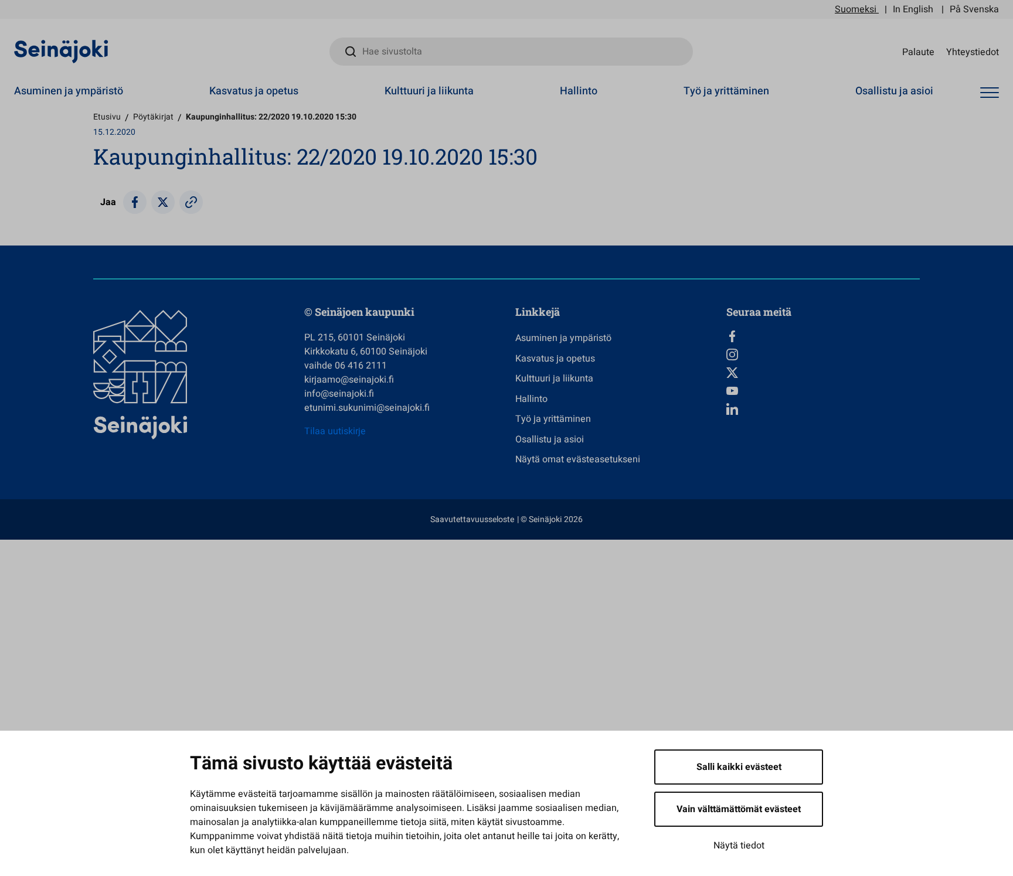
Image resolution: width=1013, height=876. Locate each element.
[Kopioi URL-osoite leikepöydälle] (191, 202)
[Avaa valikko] (989, 93)
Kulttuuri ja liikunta (429, 91)
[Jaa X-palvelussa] (163, 202)
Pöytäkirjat (153, 117)
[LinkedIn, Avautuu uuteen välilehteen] (823, 409)
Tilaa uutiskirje (335, 431)
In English (913, 9)
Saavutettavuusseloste (472, 519)
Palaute (918, 52)
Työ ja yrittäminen (726, 91)
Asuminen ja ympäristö (68, 91)
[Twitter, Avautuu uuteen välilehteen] (823, 373)
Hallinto (578, 91)
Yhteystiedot (972, 52)
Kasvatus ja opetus (253, 91)
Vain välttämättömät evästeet (739, 809)
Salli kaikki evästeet (738, 767)
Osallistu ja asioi (894, 91)
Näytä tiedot (738, 845)
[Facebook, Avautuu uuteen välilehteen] (823, 336)
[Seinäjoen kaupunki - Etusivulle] (61, 51)
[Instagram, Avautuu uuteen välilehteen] (823, 354)
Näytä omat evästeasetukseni (577, 459)
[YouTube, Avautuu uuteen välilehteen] (823, 391)
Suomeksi (855, 9)
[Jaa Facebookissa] (135, 202)
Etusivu (107, 117)
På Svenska (974, 9)
